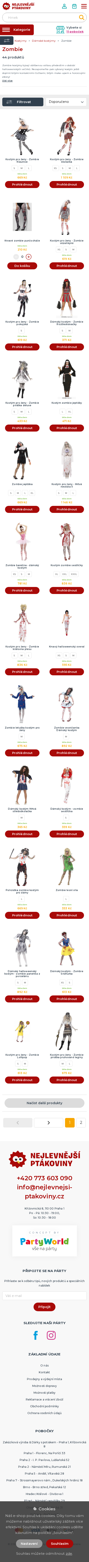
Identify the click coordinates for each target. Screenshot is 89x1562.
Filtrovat (24, 102)
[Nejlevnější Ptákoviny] (18, 7)
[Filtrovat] (6, 40)
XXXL (74, 574)
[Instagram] (51, 1335)
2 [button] (81, 1122)
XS (55, 168)
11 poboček (75, 31)
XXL (64, 574)
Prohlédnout (22, 184)
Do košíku (22, 266)
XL (69, 411)
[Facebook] (36, 1335)
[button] (65, 6)
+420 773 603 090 (44, 1178)
